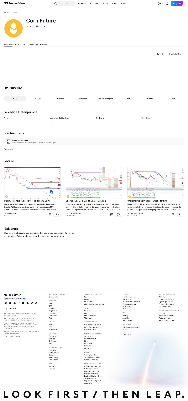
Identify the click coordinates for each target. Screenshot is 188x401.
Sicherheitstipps (90, 378)
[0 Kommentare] (50, 214)
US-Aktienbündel (90, 329)
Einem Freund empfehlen (131, 302)
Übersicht (87, 311)
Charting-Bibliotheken (166, 299)
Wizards (125, 329)
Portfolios (52, 350)
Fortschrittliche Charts (166, 304)
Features (87, 297)
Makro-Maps (53, 357)
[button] (87, 3)
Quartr (9, 333)
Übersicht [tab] (8, 45)
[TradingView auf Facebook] (10, 303)
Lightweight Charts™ (166, 302)
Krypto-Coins (53, 311)
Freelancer (126, 332)
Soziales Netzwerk (129, 297)
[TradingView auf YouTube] (14, 303)
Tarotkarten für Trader (92, 357)
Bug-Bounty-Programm (92, 381)
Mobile (51, 366)
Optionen (52, 355)
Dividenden (53, 341)
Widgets (162, 297)
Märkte (105, 3)
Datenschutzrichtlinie (91, 371)
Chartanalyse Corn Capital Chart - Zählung (86, 201)
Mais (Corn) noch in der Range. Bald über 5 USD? (27, 201)
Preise (86, 299)
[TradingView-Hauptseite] (13, 294)
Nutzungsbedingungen (92, 366)
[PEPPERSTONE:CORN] (6, 196)
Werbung (162, 313)
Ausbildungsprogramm (167, 320)
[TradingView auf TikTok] (32, 303)
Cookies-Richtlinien (91, 373)
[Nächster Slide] (182, 183)
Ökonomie (52, 336)
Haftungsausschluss (91, 369)
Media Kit (87, 348)
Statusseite (88, 383)
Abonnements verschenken (94, 304)
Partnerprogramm (165, 318)
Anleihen (52, 308)
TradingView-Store (91, 355)
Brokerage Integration (166, 315)
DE (161, 3)
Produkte (82, 3)
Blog (85, 341)
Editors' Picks (127, 320)
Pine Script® (53, 360)
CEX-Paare (53, 313)
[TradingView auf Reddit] (36, 303)
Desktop (52, 369)
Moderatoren (127, 309)
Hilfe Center (88, 343)
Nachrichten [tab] (20, 45)
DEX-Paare (53, 315)
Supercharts (53, 297)
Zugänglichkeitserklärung (93, 376)
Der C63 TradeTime (91, 360)
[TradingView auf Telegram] (27, 303)
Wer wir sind (88, 336)
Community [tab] (33, 45)
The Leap (87, 318)
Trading (125, 315)
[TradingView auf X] (5, 303)
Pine (50, 318)
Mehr (123, 3)
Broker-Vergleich (90, 315)
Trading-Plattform (165, 306)
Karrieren (87, 346)
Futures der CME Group (92, 325)
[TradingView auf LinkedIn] (23, 303)
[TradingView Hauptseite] (14, 3)
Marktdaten (88, 302)
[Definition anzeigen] (13, 118)
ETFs (50, 306)
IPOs (50, 343)
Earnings (52, 339)
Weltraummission (90, 339)
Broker (115, 3)
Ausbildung (126, 318)
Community (94, 3)
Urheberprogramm (129, 304)
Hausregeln (127, 306)
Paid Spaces (127, 334)
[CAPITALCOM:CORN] (68, 196)
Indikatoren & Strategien (131, 327)
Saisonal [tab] (43, 45)
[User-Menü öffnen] (167, 3)
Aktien (51, 304)
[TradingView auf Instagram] (18, 303)
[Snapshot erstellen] (158, 54)
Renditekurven (54, 352)
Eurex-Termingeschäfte (92, 327)
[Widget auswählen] (163, 54)
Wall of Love (127, 299)
